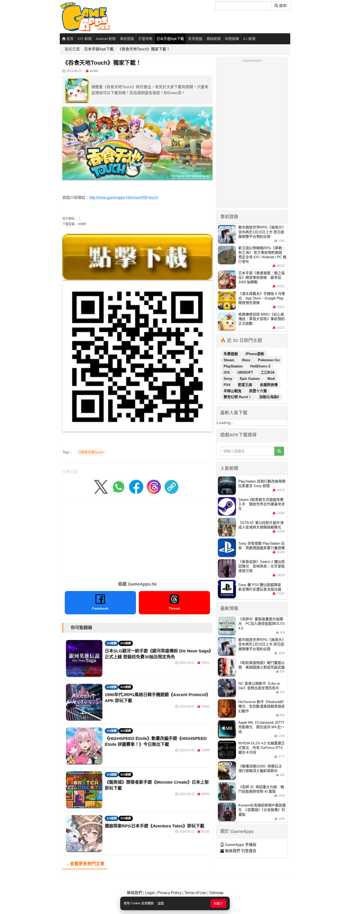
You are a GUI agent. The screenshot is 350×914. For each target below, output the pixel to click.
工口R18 (267, 372)
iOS (227, 372)
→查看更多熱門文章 (85, 863)
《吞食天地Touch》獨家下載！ (144, 49)
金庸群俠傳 (269, 385)
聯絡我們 (134, 893)
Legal (150, 893)
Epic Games (250, 378)
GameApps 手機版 (240, 845)
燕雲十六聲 (258, 391)
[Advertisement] (137, 539)
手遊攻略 (145, 39)
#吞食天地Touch (91, 452)
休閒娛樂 (232, 39)
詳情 (161, 903)
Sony (228, 378)
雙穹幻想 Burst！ (238, 397)
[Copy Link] (171, 486)
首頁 (69, 39)
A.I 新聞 (249, 39)
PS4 (227, 385)
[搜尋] (279, 451)
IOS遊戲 (125, 643)
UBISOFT (245, 372)
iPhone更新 (254, 354)
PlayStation (234, 366)
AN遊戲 (112, 643)
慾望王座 (245, 385)
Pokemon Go (269, 360)
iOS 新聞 (85, 39)
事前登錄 (127, 39)
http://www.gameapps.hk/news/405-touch (123, 198)
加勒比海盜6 (269, 397)
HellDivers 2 (260, 366)
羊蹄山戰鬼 (233, 391)
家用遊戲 (195, 39)
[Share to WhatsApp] (118, 486)
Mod (271, 378)
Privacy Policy (169, 893)
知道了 (218, 903)
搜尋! (282, 6)
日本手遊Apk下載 (170, 39)
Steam (229, 360)
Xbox (246, 360)
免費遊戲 (231, 354)
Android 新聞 (106, 39)
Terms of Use (195, 893)
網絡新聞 (213, 39)
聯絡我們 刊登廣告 (240, 851)
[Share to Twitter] (101, 486)
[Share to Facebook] (136, 486)
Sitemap (216, 893)
